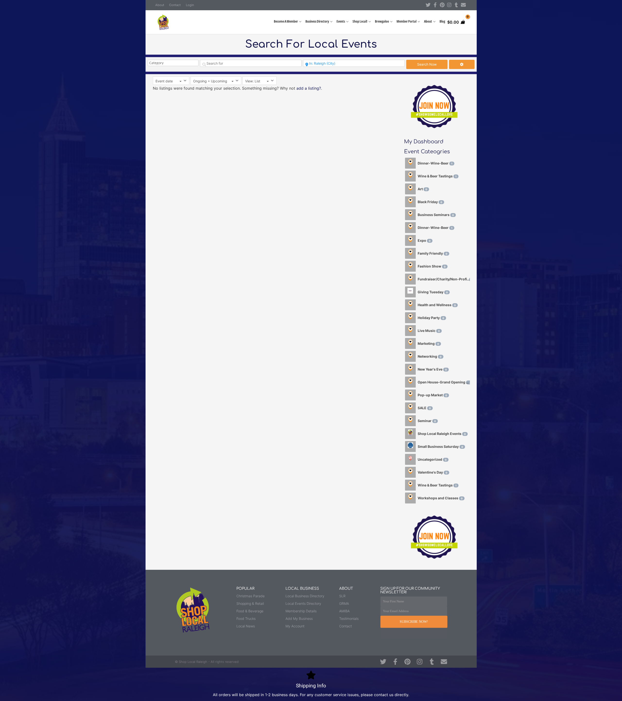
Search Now (432, 64)
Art (422, 189)
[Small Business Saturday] (410, 446)
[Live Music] (410, 330)
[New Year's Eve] (410, 369)
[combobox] (171, 80)
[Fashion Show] (410, 266)
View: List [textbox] (252, 81)
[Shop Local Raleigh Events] (410, 433)
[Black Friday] (410, 201)
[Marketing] (410, 343)
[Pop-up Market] (410, 394)
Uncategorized (432, 459)
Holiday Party (431, 318)
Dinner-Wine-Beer (435, 163)
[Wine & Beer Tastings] (410, 176)
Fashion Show (432, 266)
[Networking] (410, 356)
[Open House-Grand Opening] (410, 382)
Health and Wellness (437, 305)
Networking (429, 356)
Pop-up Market (432, 395)
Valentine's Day (432, 472)
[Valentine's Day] (410, 472)
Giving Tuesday (433, 292)
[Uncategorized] (410, 459)
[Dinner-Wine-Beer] (410, 163)
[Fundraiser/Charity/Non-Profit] (410, 279)
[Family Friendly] (410, 253)
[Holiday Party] (410, 317)
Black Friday (430, 202)
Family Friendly (432, 253)
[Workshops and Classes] (410, 498)
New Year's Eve (432, 369)
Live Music (429, 331)
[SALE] (410, 407)
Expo (424, 240)
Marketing (428, 343)
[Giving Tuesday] (410, 291)
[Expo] (410, 240)
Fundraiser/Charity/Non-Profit (444, 279)
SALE (424, 408)
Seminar (427, 421)
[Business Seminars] (410, 214)
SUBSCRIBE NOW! (413, 621)
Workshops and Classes (440, 498)
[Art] (410, 188)
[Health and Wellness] (410, 304)
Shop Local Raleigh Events (442, 434)
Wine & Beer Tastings (437, 176)
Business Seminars (436, 215)
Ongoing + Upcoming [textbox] (210, 81)
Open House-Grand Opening (444, 382)
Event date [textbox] (164, 81)
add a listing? (308, 88)
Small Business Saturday (440, 446)
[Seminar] (410, 420)
